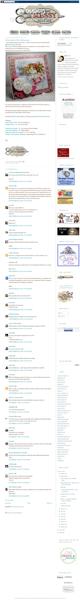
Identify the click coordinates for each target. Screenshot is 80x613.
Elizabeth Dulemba (62, 395)
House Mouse (60, 402)
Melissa (11, 230)
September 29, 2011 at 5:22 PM (20, 235)
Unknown (11, 186)
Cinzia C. (11, 473)
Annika (68, 55)
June (62, 514)
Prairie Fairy (60, 432)
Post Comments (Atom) (18, 506)
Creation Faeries (61, 598)
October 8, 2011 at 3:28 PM (19, 482)
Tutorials (59, 447)
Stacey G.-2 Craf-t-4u (14, 397)
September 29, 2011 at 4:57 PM (20, 201)
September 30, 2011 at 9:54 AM (20, 361)
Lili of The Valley (61, 413)
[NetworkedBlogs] (68, 328)
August (63, 509)
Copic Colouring (61, 386)
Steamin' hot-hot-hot (66, 506)
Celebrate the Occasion (11, 128)
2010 (60, 530)
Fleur (10, 302)
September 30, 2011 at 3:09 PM (20, 382)
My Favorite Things (62, 426)
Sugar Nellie (60, 443)
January (63, 527)
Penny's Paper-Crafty (11, 122)
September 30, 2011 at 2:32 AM (20, 328)
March (62, 521)
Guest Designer (61, 397)
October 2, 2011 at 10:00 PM (19, 423)
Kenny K (59, 408)
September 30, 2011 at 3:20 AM (20, 351)
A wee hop (63, 503)
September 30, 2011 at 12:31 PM (20, 370)
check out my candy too (42, 116)
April (62, 519)
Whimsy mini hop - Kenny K (68, 494)
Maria (10, 374)
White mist (63, 487)
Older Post (49, 503)
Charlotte (11, 464)
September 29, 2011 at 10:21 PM (20, 309)
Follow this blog (68, 330)
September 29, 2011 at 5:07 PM (20, 216)
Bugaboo (59, 384)
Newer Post (8, 503)
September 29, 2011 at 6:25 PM (20, 258)
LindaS (11, 356)
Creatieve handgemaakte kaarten (17, 172)
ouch (58, 458)
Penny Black (60, 428)
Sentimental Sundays (62, 436)
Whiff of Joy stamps (62, 449)
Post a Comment (9, 500)
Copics (59, 391)
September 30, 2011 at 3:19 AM (20, 342)
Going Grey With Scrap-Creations (14, 132)
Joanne (11, 346)
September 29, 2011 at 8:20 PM (20, 271)
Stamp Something (61, 439)
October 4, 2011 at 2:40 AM (19, 469)
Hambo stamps (61, 399)
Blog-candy (60, 382)
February (63, 524)
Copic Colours (61, 389)
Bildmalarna (60, 378)
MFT (58, 415)
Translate (69, 45)
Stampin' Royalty (9, 124)
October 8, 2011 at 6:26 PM (19, 496)
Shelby (10, 276)
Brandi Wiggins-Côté (14, 239)
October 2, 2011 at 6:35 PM (19, 412)
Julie (10, 293)
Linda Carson (12, 314)
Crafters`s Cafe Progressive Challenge (15, 134)
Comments (62, 316)
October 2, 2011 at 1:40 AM (19, 402)
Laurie (10, 333)
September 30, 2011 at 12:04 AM (21, 319)
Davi (10, 441)
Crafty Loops (12, 253)
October (63, 473)
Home (28, 503)
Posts (60, 313)
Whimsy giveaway (62, 454)
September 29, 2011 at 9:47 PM (20, 298)
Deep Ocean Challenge (11, 130)
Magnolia (59, 417)
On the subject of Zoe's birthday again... (18, 40)
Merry (10, 365)
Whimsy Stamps (61, 452)
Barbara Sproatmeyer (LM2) (16, 452)
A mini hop (63, 496)
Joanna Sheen (60, 406)
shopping (59, 460)
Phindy (59, 430)
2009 (60, 532)
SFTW (59, 434)
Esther (10, 428)
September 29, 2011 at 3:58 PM (20, 181)
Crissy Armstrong (13, 323)
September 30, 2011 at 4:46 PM (20, 393)
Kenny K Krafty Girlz (62, 410)
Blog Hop (59, 380)
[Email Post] (23, 161)
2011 (60, 471)
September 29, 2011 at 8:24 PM (20, 289)
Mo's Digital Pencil (62, 423)
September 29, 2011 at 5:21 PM (20, 225)
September (63, 476)
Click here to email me (62, 87)
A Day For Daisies (62, 376)
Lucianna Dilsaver (13, 416)
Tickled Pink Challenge (63, 445)
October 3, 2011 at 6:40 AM (19, 448)
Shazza (11, 220)
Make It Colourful (61, 419)
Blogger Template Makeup (49, 598)
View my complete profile (65, 76)
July (62, 511)
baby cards (60, 456)
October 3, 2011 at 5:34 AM (19, 437)
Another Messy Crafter (28, 598)
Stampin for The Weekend (63, 441)
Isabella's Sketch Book (63, 404)
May (62, 516)
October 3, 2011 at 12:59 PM (19, 459)
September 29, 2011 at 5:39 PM (20, 248)
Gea (10, 205)
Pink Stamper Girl (14, 487)
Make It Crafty (14, 163)
